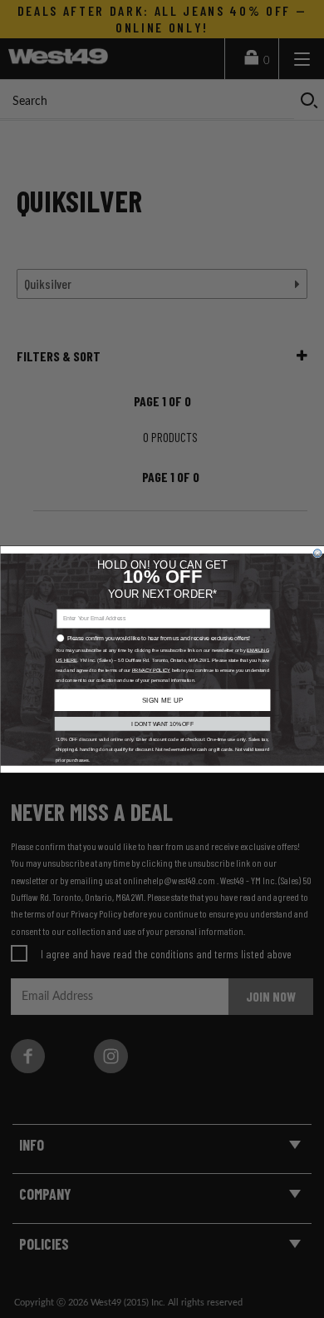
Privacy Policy (150, 670)
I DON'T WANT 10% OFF (162, 723)
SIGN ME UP (161, 700)
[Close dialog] (317, 552)
